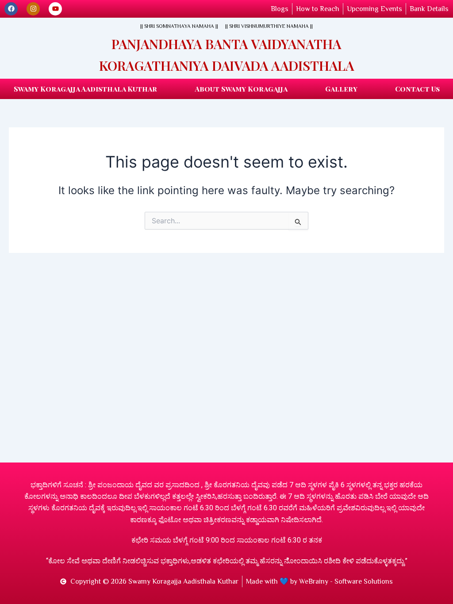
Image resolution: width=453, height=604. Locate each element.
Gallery (341, 88)
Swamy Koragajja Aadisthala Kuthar (85, 88)
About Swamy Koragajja (241, 88)
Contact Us (417, 88)
